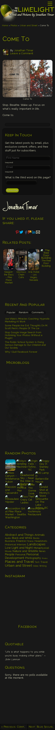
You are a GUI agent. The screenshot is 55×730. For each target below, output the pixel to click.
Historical (10, 544)
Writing (43, 566)
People (10, 554)
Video (35, 566)
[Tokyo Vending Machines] (22, 465)
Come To (16, 39)
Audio (8, 538)
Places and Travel (19, 562)
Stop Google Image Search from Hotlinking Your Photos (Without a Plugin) (23, 335)
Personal (20, 554)
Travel (44, 562)
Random (23, 312)
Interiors (21, 544)
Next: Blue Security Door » (42, 726)
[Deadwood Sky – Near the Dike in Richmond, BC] (27, 477)
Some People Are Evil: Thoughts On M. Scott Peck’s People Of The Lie (26, 327)
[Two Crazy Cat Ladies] (27, 501)
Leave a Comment (21, 53)
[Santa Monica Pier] (22, 489)
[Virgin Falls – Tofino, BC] (33, 465)
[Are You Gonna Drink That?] (33, 489)
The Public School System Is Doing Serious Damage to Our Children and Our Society (25, 345)
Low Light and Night (19, 547)
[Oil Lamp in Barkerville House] (42, 477)
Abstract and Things (19, 534)
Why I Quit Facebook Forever (21, 352)
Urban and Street (28, 25)
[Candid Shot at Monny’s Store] (44, 489)
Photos (14, 25)
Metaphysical (41, 547)
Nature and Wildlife (25, 551)
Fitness (30, 541)
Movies (8, 551)
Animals (40, 534)
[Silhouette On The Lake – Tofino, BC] (42, 501)
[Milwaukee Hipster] (12, 501)
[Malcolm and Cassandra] (11, 489)
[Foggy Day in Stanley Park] (44, 465)
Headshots (41, 541)
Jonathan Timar (23, 50)
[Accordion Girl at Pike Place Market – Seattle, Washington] (16, 513)
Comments (38, 312)
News (42, 551)
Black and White (22, 537)
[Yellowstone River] (10, 465)
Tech (37, 562)
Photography (33, 557)
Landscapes (36, 544)
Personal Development (22, 556)
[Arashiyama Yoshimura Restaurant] (39, 513)
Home (5, 25)
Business (10, 541)
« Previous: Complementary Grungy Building (14, 726)
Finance (21, 540)
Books (36, 538)
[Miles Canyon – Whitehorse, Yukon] (12, 477)
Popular (11, 312)
